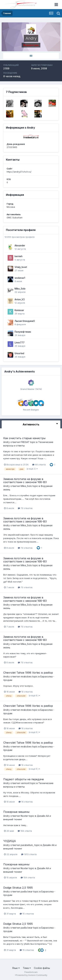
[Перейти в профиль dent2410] (38, 103)
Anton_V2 (20, 299)
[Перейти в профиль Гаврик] (24, 113)
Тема (26, 968)
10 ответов (27, 691)
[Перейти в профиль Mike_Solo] (10, 290)
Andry (6, 442)
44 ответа (40, 464)
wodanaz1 (20, 278)
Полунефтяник (23, 331)
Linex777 (19, 342)
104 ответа (26, 831)
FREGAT (25, 442)
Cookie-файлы (42, 968)
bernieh (18, 256)
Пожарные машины (16, 811)
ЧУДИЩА (9, 841)
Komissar (19, 310)
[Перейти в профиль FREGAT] (24, 103)
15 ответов (28, 913)
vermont (25, 783)
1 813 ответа (30, 854)
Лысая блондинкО (25, 321)
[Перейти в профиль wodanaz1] (10, 279)
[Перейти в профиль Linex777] (10, 344)
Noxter (24, 815)
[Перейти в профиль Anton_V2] (10, 301)
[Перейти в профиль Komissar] (10, 312)
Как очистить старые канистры (24, 438)
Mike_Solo (20, 288)
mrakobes (26, 676)
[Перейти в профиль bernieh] (10, 258)
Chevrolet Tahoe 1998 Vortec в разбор (28, 672)
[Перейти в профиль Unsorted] (10, 355)
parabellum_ (27, 845)
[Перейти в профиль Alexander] (10, 247)
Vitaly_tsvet (21, 267)
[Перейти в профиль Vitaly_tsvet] (10, 268)
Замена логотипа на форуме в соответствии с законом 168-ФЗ (25, 480)
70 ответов (26, 508)
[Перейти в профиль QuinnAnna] (9, 113)
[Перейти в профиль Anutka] (38, 113)
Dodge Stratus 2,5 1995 (18, 887)
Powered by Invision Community (31, 975)
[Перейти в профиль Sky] (9, 103)
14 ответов (27, 801)
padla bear (27, 891)
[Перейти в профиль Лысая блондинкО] (10, 322)
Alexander (20, 245)
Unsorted (19, 353)
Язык (15, 968)
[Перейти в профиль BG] (52, 103)
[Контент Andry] (31, 56)
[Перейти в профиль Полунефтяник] (10, 333)
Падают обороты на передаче (23, 779)
